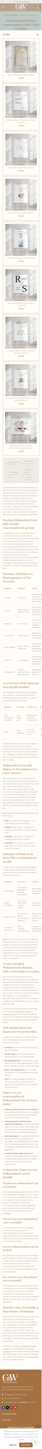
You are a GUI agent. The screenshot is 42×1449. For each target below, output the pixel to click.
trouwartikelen (32, 1357)
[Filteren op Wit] (21, 195)
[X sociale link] (7, 1407)
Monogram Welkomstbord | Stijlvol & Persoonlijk (21, 304)
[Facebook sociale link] (3, 1407)
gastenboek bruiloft (22, 1011)
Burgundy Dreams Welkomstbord (21, 213)
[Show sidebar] (6, 34)
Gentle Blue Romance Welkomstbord (21, 258)
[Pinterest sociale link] (15, 1407)
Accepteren (25, 1445)
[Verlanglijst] (34, 44)
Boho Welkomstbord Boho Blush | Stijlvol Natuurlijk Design (21, 399)
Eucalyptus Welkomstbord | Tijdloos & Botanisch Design (21, 351)
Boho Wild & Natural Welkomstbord (21, 75)
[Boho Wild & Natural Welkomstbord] (21, 57)
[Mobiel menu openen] (3, 7)
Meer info (13, 1445)
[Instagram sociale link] (11, 1407)
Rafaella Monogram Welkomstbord (21, 167)
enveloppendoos (9, 1014)
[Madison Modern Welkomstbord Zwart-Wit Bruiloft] (21, 102)
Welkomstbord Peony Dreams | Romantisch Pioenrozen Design (21, 447)
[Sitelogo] (21, 7)
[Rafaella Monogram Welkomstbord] (21, 149)
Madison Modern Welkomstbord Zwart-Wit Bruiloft (21, 121)
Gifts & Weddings (11, 15)
